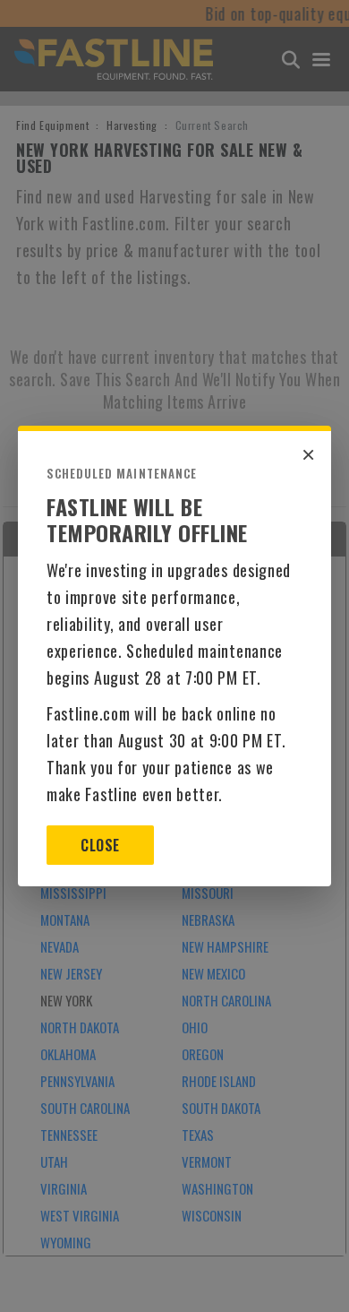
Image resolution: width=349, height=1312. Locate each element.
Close (100, 845)
